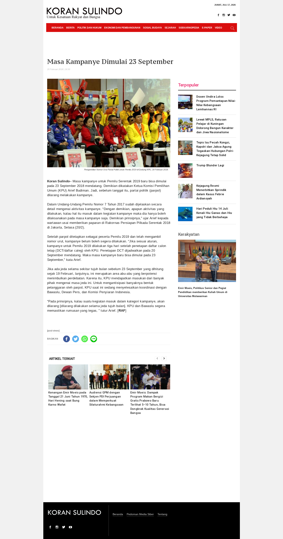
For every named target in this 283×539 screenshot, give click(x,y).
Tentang (162, 514)
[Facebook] (218, 15)
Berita (70, 27)
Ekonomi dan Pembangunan (122, 27)
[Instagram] (223, 15)
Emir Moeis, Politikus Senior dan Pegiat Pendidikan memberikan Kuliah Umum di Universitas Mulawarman (202, 292)
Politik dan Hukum (89, 27)
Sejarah (170, 27)
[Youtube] (234, 15)
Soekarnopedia (189, 27)
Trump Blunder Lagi (210, 165)
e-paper (207, 27)
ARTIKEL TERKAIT (62, 359)
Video (218, 27)
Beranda (58, 27)
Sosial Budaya (152, 27)
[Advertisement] (108, 461)
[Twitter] (229, 15)
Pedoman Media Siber (140, 514)
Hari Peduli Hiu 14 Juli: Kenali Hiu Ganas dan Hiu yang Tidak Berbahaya (214, 213)
